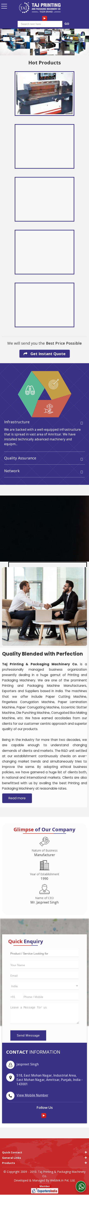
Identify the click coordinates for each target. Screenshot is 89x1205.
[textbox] (41, 24)
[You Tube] (44, 18)
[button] (32, 1095)
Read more (17, 798)
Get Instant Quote (47, 353)
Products (8, 1163)
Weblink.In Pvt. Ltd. (62, 1180)
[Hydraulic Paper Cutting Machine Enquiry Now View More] (44, 199)
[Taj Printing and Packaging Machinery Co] (40, 8)
